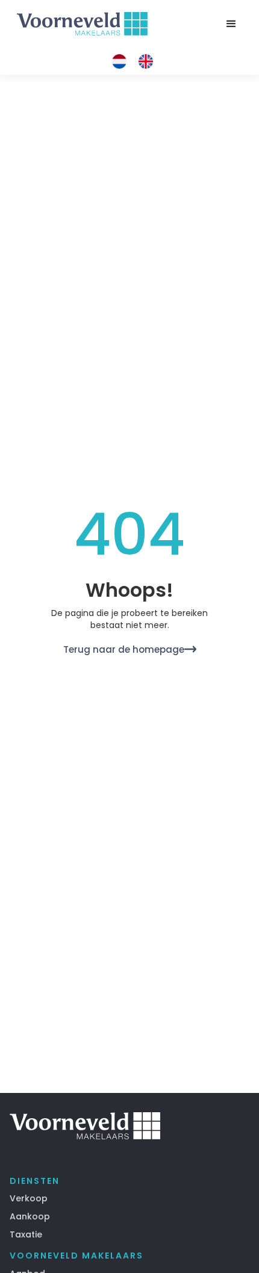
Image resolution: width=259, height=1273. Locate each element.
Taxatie (26, 1234)
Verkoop (29, 1198)
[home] (79, 24)
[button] (231, 24)
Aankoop (30, 1216)
